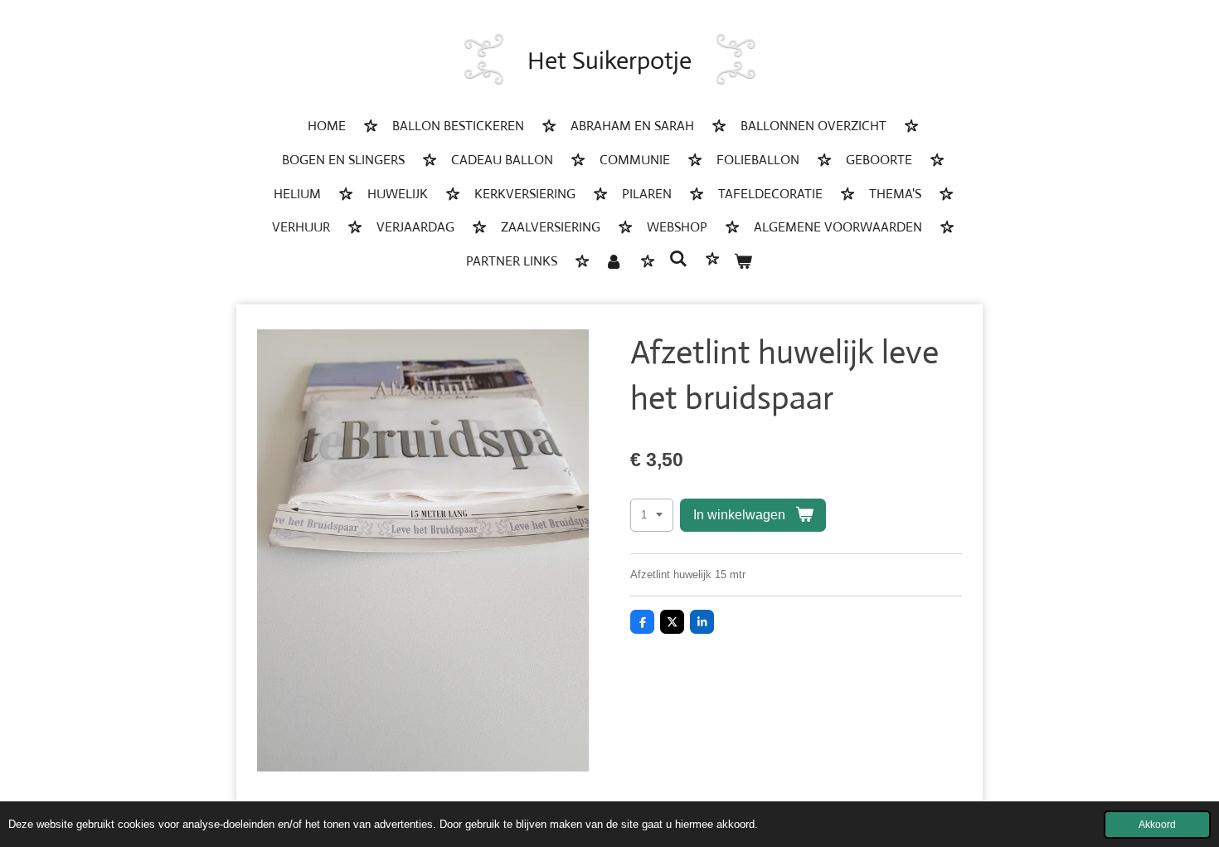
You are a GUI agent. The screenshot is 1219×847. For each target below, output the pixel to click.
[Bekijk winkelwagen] (743, 263)
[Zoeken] (678, 259)
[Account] (613, 263)
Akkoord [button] (1157, 824)
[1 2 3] (651, 516)
